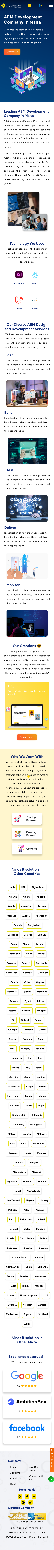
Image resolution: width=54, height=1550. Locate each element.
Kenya (29, 1086)
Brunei (41, 953)
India (12, 887)
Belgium (42, 934)
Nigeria (30, 1200)
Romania (40, 1229)
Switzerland (40, 1276)
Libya (41, 1105)
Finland (25, 1020)
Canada (27, 972)
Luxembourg (17, 1124)
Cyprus (40, 982)
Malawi (11, 1134)
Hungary (25, 1048)
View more (24, 725)
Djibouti (27, 991)
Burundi (26, 963)
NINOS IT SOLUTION (34, 1532)
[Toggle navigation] (50, 5)
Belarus (28, 934)
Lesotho (14, 1105)
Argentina (26, 906)
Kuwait (42, 1086)
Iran (30, 1058)
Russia (10, 1238)
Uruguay (12, 1304)
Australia (11, 915)
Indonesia (17, 1058)
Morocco (36, 1172)
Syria (13, 1285)
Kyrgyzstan (13, 1096)
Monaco (19, 1162)
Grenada (27, 1039)
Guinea (41, 1039)
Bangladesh (34, 925)
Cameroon (11, 972)
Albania (13, 896)
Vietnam (27, 1304)
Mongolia (34, 1162)
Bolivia (39, 944)
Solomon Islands (19, 1257)
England (28, 1314)
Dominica (42, 991)
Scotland (43, 1314)
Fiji (13, 1020)
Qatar (27, 1229)
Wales (27, 1323)
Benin (14, 944)
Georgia (12, 1029)
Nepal (17, 1191)
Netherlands (33, 1191)
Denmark (12, 991)
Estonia (12, 1010)
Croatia (14, 982)
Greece (13, 1039)
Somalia (38, 1257)
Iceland (40, 1048)
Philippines (26, 1219)
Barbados (13, 934)
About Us (15, 1472)
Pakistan (12, 1210)
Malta (24, 1143)
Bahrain (18, 925)
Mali (12, 1143)
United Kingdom (28, 1295)
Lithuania (37, 1115)
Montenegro (19, 1172)
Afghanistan (38, 887)
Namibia (27, 1181)
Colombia (43, 972)
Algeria (27, 896)
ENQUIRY (52, 1460)
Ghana (42, 1029)
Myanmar (12, 1181)
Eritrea (40, 1001)
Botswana (15, 953)
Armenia (42, 906)
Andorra (41, 896)
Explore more (27, 737)
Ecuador (14, 1001)
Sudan (10, 1276)
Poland (41, 1219)
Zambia (42, 1304)
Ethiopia (41, 1010)
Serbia (43, 1238)
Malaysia (26, 1134)
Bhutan (26, 944)
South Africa (13, 1266)
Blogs (13, 1484)
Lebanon (42, 1096)
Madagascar (36, 1124)
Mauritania (38, 1143)
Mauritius (12, 1153)
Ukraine (10, 1295)
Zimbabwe (12, 1314)
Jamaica (13, 1077)
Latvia (28, 1096)
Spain (29, 1266)
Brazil (29, 953)
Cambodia (41, 963)
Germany (28, 1029)
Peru (11, 1219)
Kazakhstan (14, 1086)
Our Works (12, 51)
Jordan (41, 1077)
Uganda (39, 1285)
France (38, 1020)
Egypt (28, 1001)
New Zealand (13, 1200)
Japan (27, 1077)
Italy (27, 1067)
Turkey (25, 1285)
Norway (44, 1200)
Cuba (27, 982)
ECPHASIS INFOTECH (35, 1536)
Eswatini (26, 1010)
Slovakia (28, 1247)
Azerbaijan (41, 915)
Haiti (12, 1048)
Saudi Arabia (27, 1238)
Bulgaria (11, 963)
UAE (23, 887)
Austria (26, 915)
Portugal (13, 1229)
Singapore (11, 1247)
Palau (26, 1210)
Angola (11, 906)
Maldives (41, 1134)
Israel (39, 1067)
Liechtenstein (19, 1115)
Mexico (27, 1153)
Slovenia (43, 1247)
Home (13, 1467)
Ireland (15, 1067)
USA (45, 1295)
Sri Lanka (43, 1266)
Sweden (24, 1276)
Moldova (42, 1153)
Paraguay (40, 1210)
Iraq (40, 1058)
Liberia (28, 1105)
